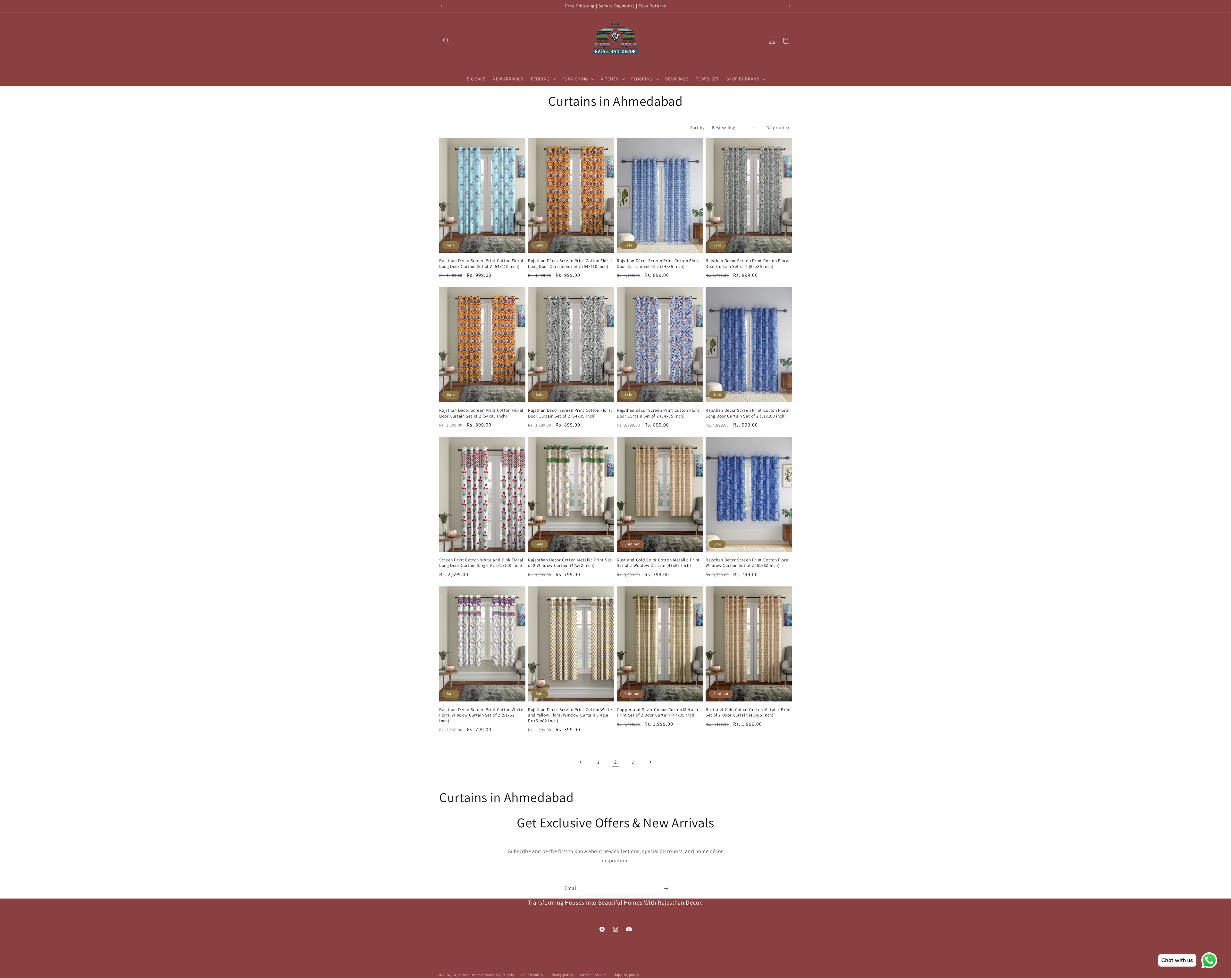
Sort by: (698, 127)
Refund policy (531, 975)
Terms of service (592, 975)
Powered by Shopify (497, 975)
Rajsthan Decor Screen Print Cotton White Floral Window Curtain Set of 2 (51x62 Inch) (481, 715)
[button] (446, 41)
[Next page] (650, 762)
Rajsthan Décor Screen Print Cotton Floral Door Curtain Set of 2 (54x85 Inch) (659, 263)
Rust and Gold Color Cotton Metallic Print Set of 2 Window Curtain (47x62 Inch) (658, 562)
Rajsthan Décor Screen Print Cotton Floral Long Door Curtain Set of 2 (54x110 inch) (481, 263)
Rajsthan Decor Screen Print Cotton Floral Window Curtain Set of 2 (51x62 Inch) (748, 562)
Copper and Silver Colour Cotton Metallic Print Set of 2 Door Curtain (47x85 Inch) (658, 712)
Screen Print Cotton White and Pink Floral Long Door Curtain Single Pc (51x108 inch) (481, 562)
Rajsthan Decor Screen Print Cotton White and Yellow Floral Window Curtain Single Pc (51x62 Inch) (570, 715)
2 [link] (615, 761)
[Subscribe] (666, 888)
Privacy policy (561, 975)
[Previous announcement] (441, 6)
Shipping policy (626, 975)
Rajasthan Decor (466, 975)
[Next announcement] (790, 6)
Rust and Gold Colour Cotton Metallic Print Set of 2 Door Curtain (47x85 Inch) (748, 712)
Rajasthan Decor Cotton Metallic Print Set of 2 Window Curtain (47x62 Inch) (570, 562)
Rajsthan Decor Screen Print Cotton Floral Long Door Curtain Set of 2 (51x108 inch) (748, 413)
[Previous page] (581, 762)
